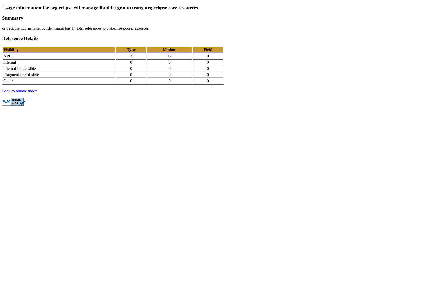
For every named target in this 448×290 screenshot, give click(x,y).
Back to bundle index (19, 91)
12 (169, 56)
